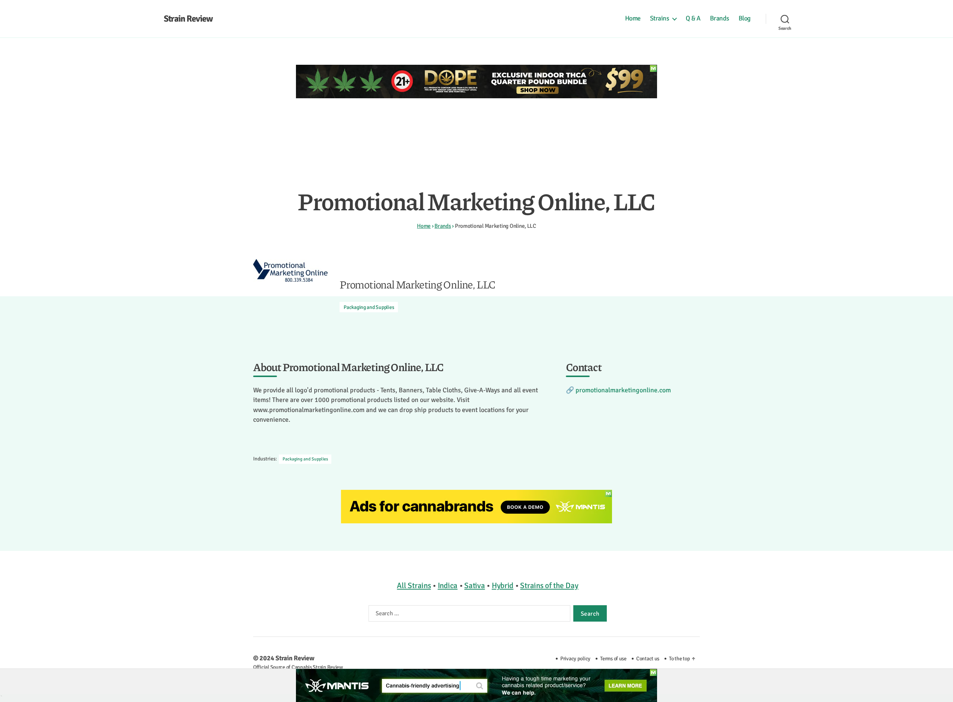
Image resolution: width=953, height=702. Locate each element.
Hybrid (502, 585)
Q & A (693, 18)
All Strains (414, 585)
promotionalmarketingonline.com (623, 390)
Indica (448, 585)
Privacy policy (575, 658)
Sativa (474, 585)
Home (633, 18)
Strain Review (188, 18)
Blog (745, 18)
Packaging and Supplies (369, 307)
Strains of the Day (549, 585)
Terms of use (613, 658)
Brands (719, 18)
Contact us (647, 658)
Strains (659, 18)
